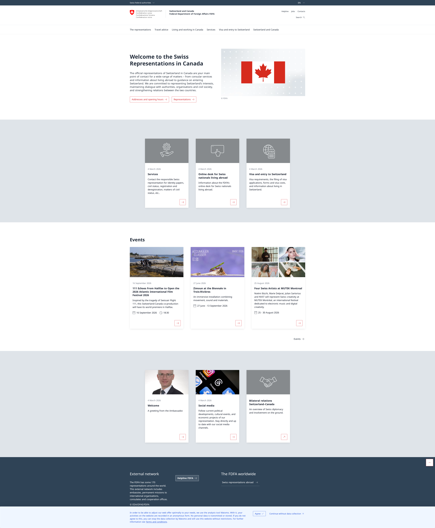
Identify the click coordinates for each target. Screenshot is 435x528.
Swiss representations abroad (237, 482)
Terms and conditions (156, 521)
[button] (140, 29)
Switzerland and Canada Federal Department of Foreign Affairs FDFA (191, 12)
